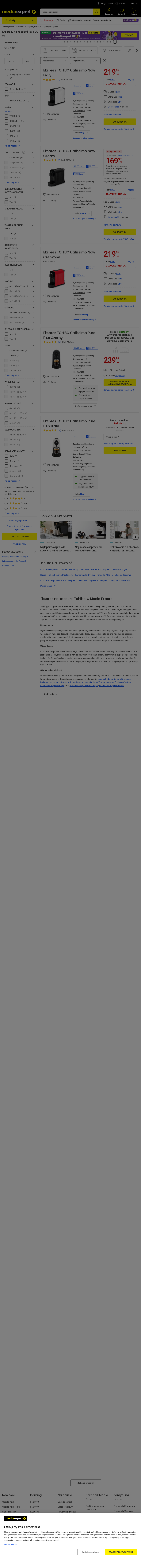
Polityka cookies (10, 1544)
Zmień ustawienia (90, 1552)
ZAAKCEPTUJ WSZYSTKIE (121, 1552)
